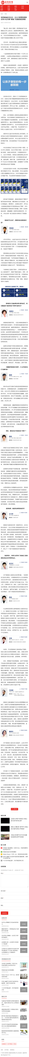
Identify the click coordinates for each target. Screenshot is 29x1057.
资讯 (9, 6)
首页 (2, 6)
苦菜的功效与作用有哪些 (9, 852)
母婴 (9, 10)
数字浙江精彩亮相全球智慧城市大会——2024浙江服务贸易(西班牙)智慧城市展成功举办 (10, 1017)
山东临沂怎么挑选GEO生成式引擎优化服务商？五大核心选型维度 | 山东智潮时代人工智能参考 (10, 950)
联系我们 (12, 1049)
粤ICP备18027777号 (5, 1055)
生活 (22, 6)
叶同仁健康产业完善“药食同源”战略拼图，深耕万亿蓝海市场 (15, 857)
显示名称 (3, 891)
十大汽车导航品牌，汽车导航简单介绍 (13, 860)
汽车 (2, 8)
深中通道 (10, 1044)
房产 (16, 8)
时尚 (22, 8)
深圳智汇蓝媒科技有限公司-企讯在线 (13, 1052)
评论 (2, 873)
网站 (2, 905)
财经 (16, 6)
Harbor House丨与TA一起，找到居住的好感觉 (15, 854)
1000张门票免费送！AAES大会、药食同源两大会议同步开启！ (15, 848)
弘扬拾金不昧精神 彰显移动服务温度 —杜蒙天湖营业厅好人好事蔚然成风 (10, 1002)
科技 (9, 8)
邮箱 (2, 898)
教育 (2, 10)
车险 (15, 1044)
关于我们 (7, 1049)
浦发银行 (4, 1044)
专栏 (16, 10)
